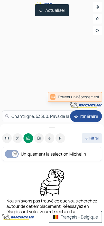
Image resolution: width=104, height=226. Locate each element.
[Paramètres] (97, 19)
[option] (7, 138)
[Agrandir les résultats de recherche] (52, 127)
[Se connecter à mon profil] (97, 7)
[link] (75, 97)
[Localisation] (97, 30)
